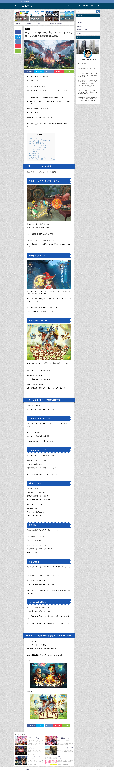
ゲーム (70, 5)
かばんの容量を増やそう (37, 157)
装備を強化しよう (35, 151)
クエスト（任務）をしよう (37, 147)
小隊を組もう (34, 155)
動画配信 (97, 5)
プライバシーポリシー (20, 769)
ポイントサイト (77, 5)
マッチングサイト (81, 26)
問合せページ (29, 769)
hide (44, 134)
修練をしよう (34, 153)
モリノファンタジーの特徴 (35, 138)
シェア (18, 32)
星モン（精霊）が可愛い (37, 143)
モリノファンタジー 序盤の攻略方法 (38, 145)
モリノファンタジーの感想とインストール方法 (41, 159)
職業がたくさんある (36, 142)
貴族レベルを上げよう (36, 149)
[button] (16, 16)
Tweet (18, 37)
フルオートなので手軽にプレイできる (41, 140)
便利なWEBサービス (88, 5)
